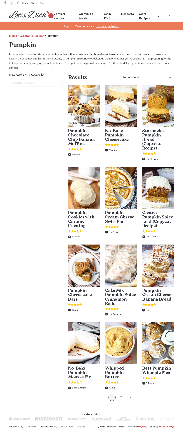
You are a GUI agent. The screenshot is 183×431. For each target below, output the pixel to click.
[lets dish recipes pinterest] (18, 3)
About (34, 3)
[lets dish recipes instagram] (11, 3)
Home (25, 3)
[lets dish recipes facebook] (5, 3)
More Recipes (144, 16)
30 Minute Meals (86, 16)
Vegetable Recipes (31, 36)
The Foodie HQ (166, 426)
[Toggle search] (168, 14)
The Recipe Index (107, 26)
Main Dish (107, 16)
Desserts (127, 14)
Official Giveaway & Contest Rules (56, 426)
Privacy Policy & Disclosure (22, 426)
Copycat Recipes (59, 16)
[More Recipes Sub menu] (158, 16)
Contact (43, 3)
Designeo (141, 426)
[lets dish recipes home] (31, 14)
